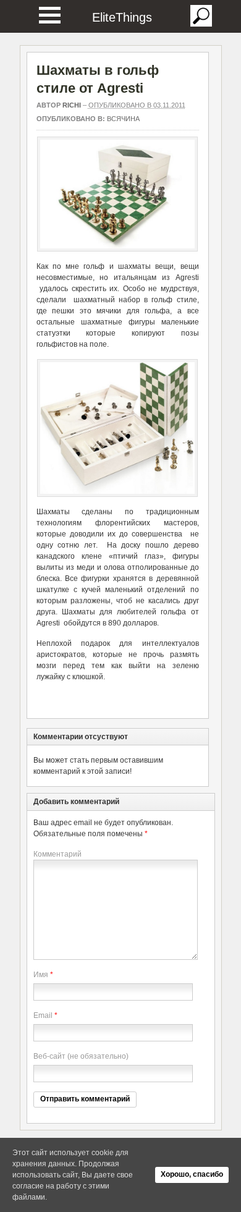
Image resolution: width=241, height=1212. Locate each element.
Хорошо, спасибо (192, 1174)
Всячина (123, 118)
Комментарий (57, 854)
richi (71, 105)
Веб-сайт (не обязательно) (81, 1056)
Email (43, 1015)
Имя (40, 974)
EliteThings (122, 17)
